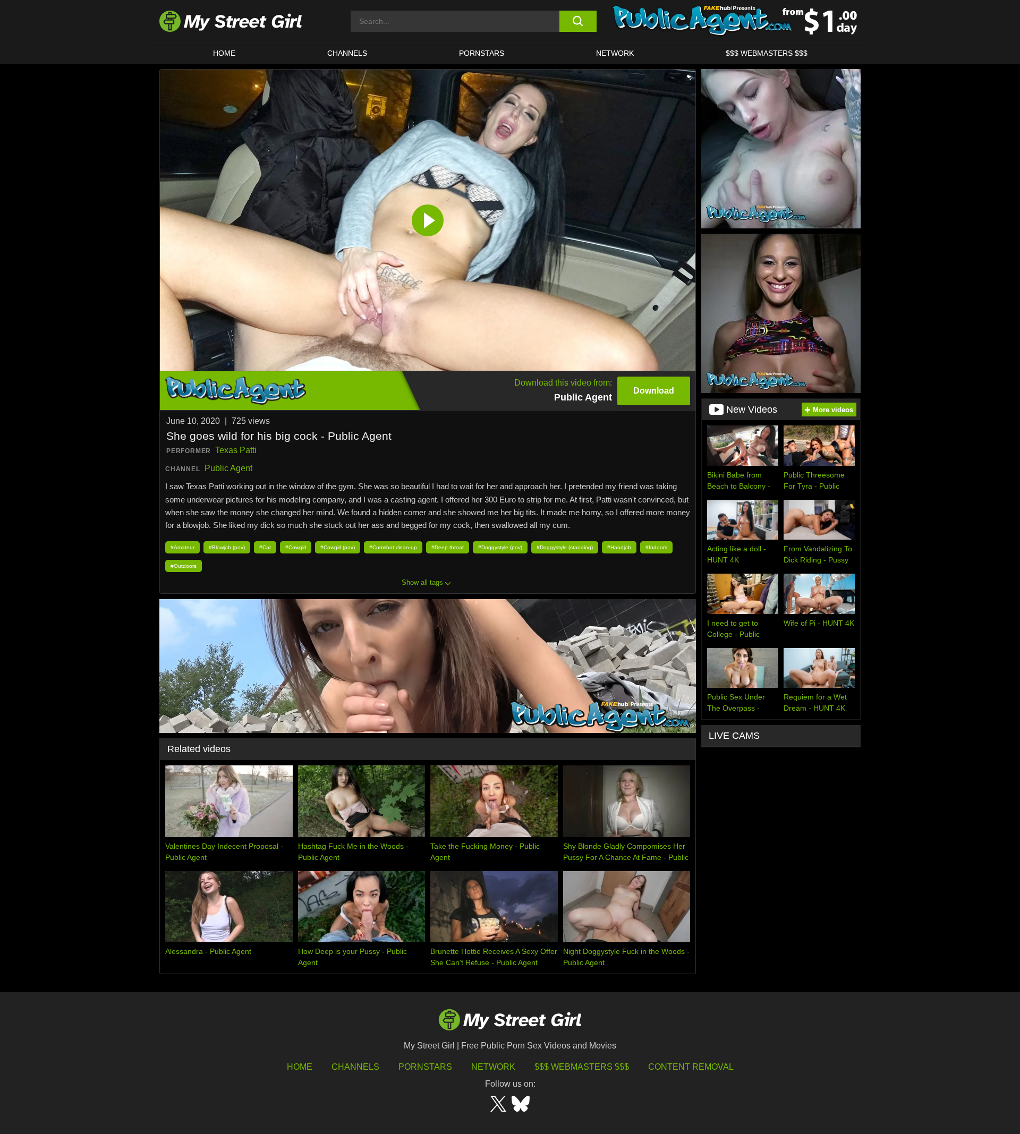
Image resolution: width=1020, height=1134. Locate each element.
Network (615, 53)
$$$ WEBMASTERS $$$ (767, 53)
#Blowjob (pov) (227, 547)
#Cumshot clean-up (393, 547)
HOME (224, 53)
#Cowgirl (295, 547)
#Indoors (656, 547)
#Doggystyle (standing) (565, 547)
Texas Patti (236, 450)
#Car (265, 547)
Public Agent (228, 468)
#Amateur (182, 547)
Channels (355, 1066)
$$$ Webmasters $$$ (581, 1066)
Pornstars (481, 53)
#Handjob (619, 547)
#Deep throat (447, 547)
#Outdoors (184, 566)
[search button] (577, 21)
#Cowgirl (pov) (337, 547)
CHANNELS (347, 53)
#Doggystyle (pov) (500, 547)
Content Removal (691, 1066)
